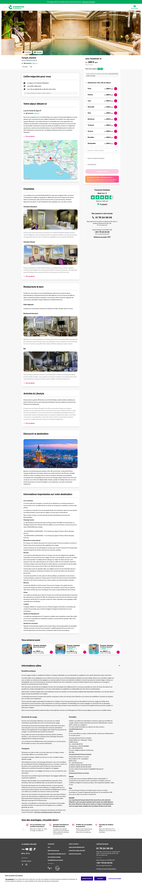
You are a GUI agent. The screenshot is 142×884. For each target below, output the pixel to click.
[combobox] (87, 150)
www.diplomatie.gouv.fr (76, 729)
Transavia (51, 844)
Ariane (71, 731)
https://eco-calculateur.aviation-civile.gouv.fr (47, 812)
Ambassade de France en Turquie (79, 773)
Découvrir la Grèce (88, 2)
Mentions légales (53, 851)
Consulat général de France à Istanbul (80, 754)
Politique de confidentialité (57, 854)
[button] (5, 7)
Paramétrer (100, 878)
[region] (71, 878)
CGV (49, 847)
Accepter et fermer (87, 878)
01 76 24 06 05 (103, 217)
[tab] (102, 83)
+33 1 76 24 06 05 (102, 232)
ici (90, 832)
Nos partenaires (10, 879)
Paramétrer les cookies (55, 860)
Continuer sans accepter (114, 878)
